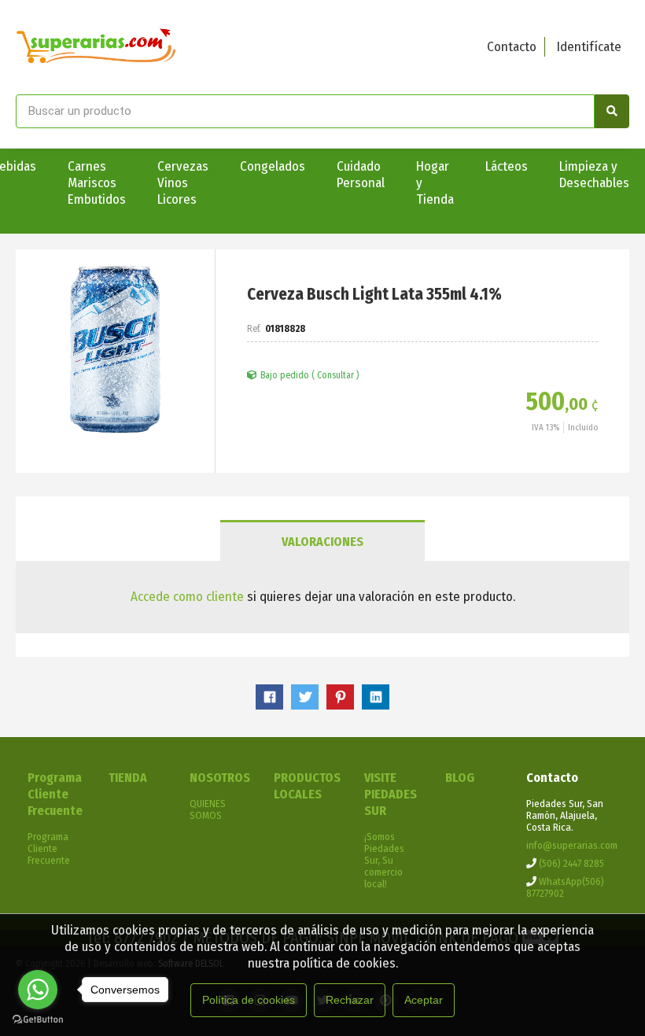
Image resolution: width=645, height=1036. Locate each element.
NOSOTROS (220, 777)
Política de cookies (248, 1000)
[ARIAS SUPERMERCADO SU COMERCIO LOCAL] (96, 47)
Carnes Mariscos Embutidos (97, 183)
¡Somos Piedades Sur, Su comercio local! (384, 860)
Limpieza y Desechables (594, 174)
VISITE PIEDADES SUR (390, 794)
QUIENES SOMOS (208, 809)
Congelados (272, 166)
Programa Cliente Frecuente (55, 794)
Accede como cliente (187, 596)
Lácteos (506, 166)
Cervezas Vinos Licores (182, 183)
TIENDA (128, 777)
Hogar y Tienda (435, 183)
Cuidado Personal (361, 174)
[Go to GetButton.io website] (38, 1020)
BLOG (459, 777)
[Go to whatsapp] (37, 989)
